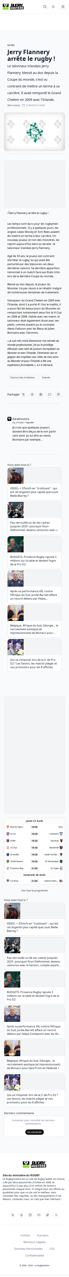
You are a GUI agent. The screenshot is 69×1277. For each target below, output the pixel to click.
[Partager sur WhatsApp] (41, 394)
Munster (12, 288)
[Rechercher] (45, 6)
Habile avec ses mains (42, 316)
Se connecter (34, 1132)
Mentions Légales (34, 1242)
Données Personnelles (28, 1249)
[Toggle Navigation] (63, 7)
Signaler (30, 422)
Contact (25, 1235)
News (11, 45)
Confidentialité (34, 1255)
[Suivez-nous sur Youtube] (39, 1215)
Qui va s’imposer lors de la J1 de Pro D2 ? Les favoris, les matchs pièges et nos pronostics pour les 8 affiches (33, 663)
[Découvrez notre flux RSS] (56, 1215)
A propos (43, 1235)
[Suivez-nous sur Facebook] (21, 1215)
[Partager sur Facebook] (32, 394)
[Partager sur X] (23, 394)
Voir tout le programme (34, 890)
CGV (52, 1249)
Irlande (13, 304)
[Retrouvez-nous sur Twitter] (12, 1215)
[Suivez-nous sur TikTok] (47, 1215)
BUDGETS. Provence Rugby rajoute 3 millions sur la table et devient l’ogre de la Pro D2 (33, 560)
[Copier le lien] (58, 394)
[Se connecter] (53, 6)
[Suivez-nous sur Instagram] (30, 1215)
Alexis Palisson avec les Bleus (26, 328)
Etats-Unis (53, 272)
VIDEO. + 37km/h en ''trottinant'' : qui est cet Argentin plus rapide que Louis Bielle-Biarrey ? (34, 492)
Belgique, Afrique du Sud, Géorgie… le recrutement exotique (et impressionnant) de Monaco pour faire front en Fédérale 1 (34, 629)
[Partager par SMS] (49, 394)
